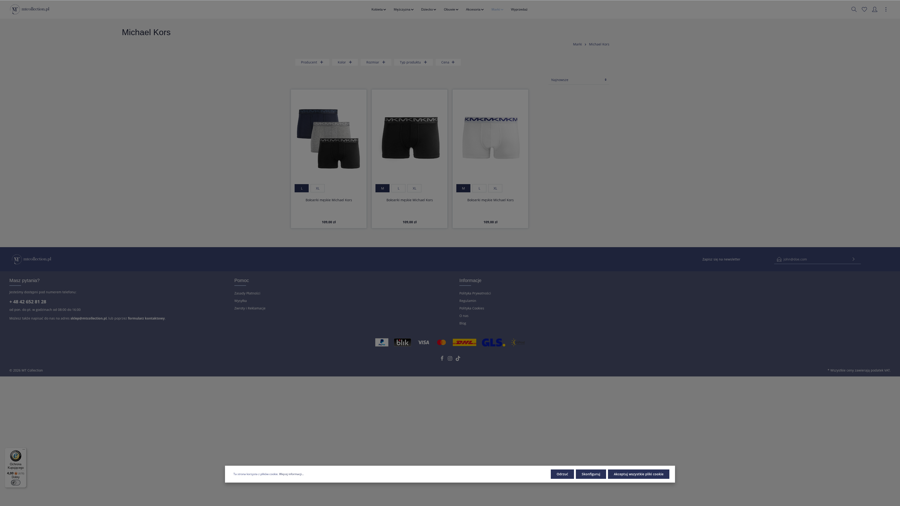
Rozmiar (372, 62)
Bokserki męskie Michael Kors (329, 200)
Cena (445, 62)
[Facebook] (442, 359)
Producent (309, 62)
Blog (462, 323)
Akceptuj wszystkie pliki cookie (639, 474)
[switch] (15, 482)
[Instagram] (450, 359)
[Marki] (498, 9)
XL (317, 188)
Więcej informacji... (291, 474)
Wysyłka (240, 300)
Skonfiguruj (591, 474)
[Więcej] (886, 9)
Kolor (342, 62)
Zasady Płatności (247, 293)
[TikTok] (458, 359)
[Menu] (23, 450)
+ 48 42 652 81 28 (27, 301)
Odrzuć (562, 474)
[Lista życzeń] (864, 9)
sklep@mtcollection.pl (89, 318)
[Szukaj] (854, 9)
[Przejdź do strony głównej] (29, 9)
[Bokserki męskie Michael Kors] (329, 138)
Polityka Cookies (471, 308)
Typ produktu (410, 62)
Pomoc (241, 280)
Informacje (470, 280)
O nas (464, 315)
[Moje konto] (874, 9)
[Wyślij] (853, 259)
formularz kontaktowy (146, 318)
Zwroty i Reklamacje (250, 308)
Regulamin (467, 300)
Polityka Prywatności (475, 293)
